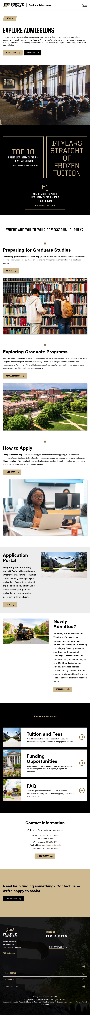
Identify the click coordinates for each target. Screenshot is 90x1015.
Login (8, 604)
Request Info (11, 53)
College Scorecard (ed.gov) (65, 1002)
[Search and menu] (84, 5)
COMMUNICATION (12, 986)
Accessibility (7, 1002)
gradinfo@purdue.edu (51, 845)
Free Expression (48, 1002)
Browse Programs (13, 376)
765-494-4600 (9, 953)
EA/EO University (19, 1002)
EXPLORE (8, 966)
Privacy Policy (81, 1002)
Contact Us (45, 1004)
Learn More (10, 472)
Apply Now (30, 53)
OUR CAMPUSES (56, 946)
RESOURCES (9, 980)
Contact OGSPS (11, 898)
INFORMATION (10, 973)
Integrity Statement (34, 1002)
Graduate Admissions (40, 5)
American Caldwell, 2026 (45, 205)
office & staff (43, 856)
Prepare (9, 271)
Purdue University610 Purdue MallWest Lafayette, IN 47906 (12, 944)
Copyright (28, 999)
